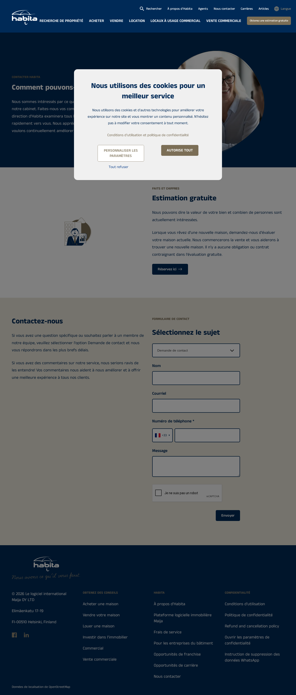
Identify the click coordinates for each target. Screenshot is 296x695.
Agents (203, 8)
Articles (264, 8)
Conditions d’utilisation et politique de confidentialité (148, 135)
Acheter (96, 21)
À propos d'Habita (179, 8)
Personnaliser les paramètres (121, 153)
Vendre (116, 21)
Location (137, 21)
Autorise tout (180, 150)
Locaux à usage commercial (175, 21)
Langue (286, 8)
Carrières (247, 8)
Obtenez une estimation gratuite (269, 21)
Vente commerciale (223, 21)
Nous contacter (224, 8)
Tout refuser (118, 167)
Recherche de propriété (61, 21)
